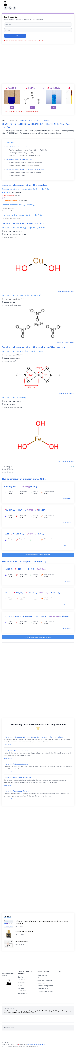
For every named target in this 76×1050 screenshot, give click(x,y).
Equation (12, 120)
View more (67, 499)
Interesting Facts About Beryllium (17, 777)
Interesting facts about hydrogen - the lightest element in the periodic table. (33, 737)
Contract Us (22, 991)
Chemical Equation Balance (36, 1044)
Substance (21, 980)
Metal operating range (45, 991)
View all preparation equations (38, 555)
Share (71, 467)
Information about (18, 175)
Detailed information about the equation (20, 147)
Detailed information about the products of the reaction (25, 169)
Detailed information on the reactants (19, 159)
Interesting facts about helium (16, 750)
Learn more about (66, 291)
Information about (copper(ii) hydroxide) (25, 163)
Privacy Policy (22, 993)
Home (3, 120)
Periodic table (42, 978)
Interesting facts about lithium (16, 764)
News (20, 985)
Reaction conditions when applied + (28, 150)
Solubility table (43, 988)
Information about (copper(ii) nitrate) (25, 172)
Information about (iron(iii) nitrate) (24, 165)
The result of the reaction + (25, 155)
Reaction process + (22, 153)
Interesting (21, 982)
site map (21, 988)
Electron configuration (45, 986)
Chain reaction (42, 975)
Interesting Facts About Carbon (16, 791)
